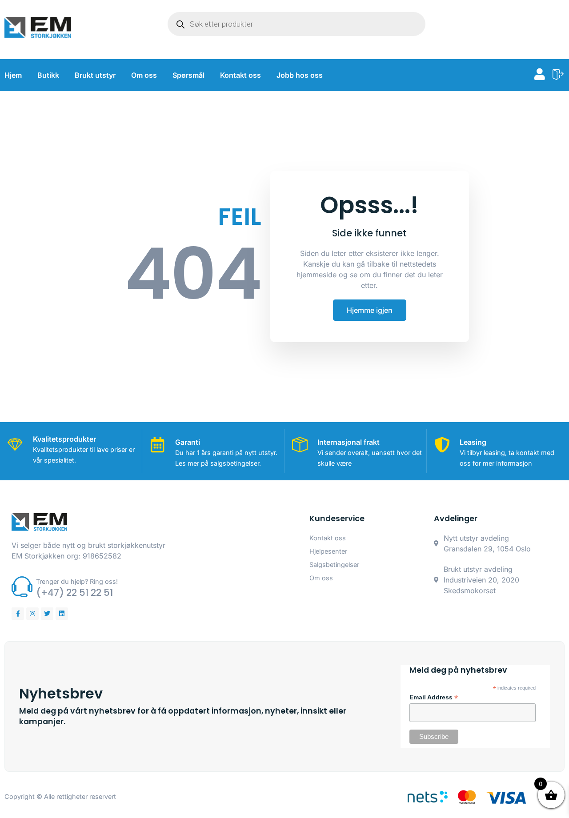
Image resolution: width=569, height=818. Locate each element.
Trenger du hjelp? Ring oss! (77, 581)
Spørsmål (188, 75)
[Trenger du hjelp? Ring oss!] (22, 586)
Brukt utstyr (95, 75)
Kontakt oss (240, 75)
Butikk (48, 75)
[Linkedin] (62, 613)
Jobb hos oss (299, 75)
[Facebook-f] (18, 613)
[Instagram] (32, 613)
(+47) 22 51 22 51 (74, 592)
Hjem (13, 75)
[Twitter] (47, 613)
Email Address (433, 697)
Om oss (144, 75)
